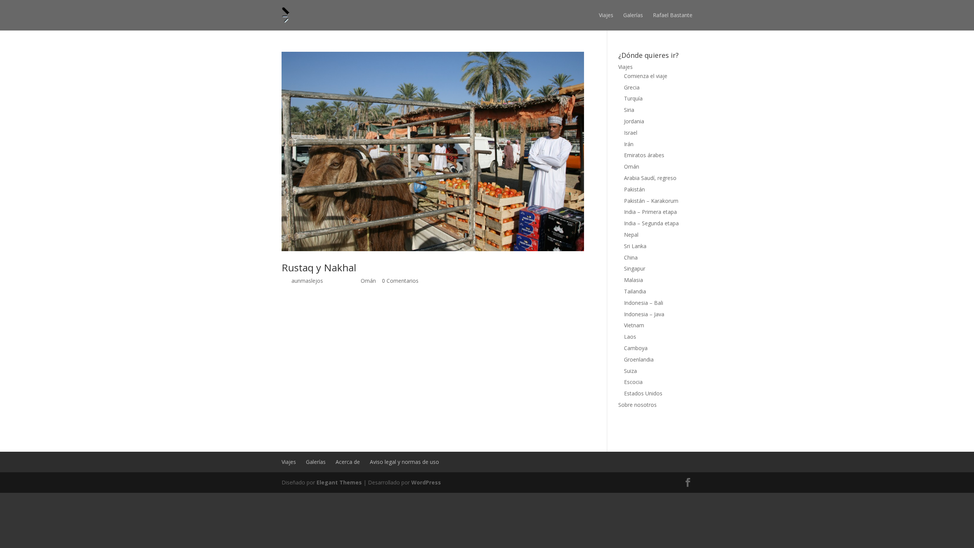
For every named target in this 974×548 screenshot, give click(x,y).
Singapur (634, 268)
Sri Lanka (635, 246)
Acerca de (348, 461)
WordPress (426, 482)
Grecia (632, 87)
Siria (629, 109)
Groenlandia (639, 359)
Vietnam (634, 325)
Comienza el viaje (645, 76)
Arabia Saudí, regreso (650, 178)
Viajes (606, 15)
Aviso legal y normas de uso (404, 461)
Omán (368, 280)
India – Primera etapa (650, 211)
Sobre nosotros (637, 404)
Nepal (631, 234)
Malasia (633, 280)
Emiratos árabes (644, 155)
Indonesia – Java (644, 314)
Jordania (634, 121)
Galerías (633, 15)
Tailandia (635, 291)
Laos (630, 336)
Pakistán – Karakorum (651, 200)
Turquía (633, 98)
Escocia (633, 382)
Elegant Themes (339, 482)
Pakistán (634, 189)
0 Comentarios (400, 280)
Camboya (636, 348)
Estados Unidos (643, 393)
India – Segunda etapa (651, 223)
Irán (628, 144)
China (631, 257)
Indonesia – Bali (643, 302)
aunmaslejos (307, 280)
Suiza (630, 370)
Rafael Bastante (672, 15)
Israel (630, 132)
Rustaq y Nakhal (319, 267)
